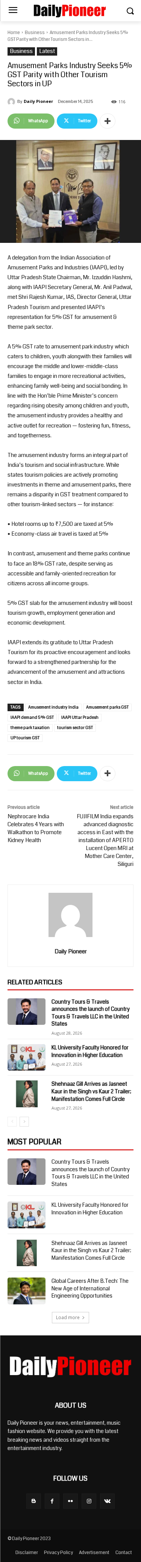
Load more (68, 1317)
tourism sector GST (75, 727)
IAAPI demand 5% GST (32, 717)
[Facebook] (52, 1501)
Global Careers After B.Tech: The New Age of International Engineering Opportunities (90, 1288)
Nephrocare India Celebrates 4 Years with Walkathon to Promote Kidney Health (36, 828)
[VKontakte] (107, 1501)
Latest (47, 51)
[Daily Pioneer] (12, 102)
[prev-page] (12, 1122)
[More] (107, 121)
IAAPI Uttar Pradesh (80, 717)
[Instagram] (89, 1501)
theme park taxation (30, 727)
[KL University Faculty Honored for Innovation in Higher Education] (26, 1057)
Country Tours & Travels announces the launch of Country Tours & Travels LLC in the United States (91, 1013)
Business (35, 33)
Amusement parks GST (107, 707)
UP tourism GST (25, 738)
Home (14, 33)
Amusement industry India (53, 707)
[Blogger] (33, 1501)
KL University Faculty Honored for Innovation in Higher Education (90, 1051)
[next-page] (24, 1122)
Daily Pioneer (38, 101)
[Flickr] (70, 1501)
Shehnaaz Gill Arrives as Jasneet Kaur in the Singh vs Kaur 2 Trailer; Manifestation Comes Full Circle (91, 1091)
